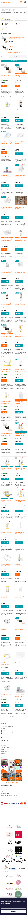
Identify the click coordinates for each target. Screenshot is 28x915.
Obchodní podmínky (5, 793)
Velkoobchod (3, 745)
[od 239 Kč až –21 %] (7, 232)
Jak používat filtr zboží (5, 751)
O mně (2, 791)
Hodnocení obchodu (5, 790)
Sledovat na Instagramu (13, 782)
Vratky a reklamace (5, 747)
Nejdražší (18, 56)
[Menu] (24, 1)
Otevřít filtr (14, 60)
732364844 (5, 729)
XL (7, 96)
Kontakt (2, 788)
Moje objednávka (4, 797)
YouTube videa (6, 737)
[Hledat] (17, 1)
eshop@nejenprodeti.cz (8, 726)
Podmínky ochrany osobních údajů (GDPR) (9, 795)
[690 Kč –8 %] (21, 395)
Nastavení (13, 907)
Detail (4, 85)
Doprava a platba (4, 749)
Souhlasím (13, 911)
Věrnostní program (5, 743)
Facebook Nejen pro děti (8, 733)
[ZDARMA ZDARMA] (7, 461)
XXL (10, 96)
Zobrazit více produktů (13, 52)
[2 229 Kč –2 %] (21, 232)
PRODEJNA (3, 753)
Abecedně (24, 56)
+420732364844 (6, 735)
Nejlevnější (12, 56)
